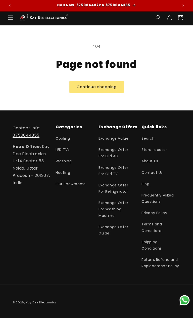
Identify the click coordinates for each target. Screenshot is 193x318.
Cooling (63, 138)
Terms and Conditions (151, 227)
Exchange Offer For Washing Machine (113, 209)
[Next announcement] (183, 5)
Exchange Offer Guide (113, 230)
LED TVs (63, 149)
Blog (145, 183)
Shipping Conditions (151, 245)
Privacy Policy (154, 212)
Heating (63, 172)
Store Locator (154, 149)
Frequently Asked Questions (157, 198)
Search (148, 138)
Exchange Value (113, 138)
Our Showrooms (71, 183)
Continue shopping (97, 86)
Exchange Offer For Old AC (113, 152)
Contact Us (152, 172)
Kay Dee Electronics (41, 302)
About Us (149, 161)
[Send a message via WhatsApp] (184, 300)
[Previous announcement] (9, 5)
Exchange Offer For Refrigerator (113, 188)
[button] (10, 17)
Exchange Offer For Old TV (113, 170)
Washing (64, 161)
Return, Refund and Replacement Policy (160, 262)
